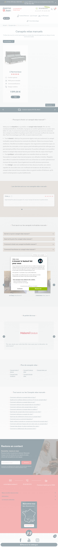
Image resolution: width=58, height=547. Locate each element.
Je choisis (20, 288)
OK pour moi (38, 288)
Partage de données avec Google (21, 282)
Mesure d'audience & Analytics (20, 281)
